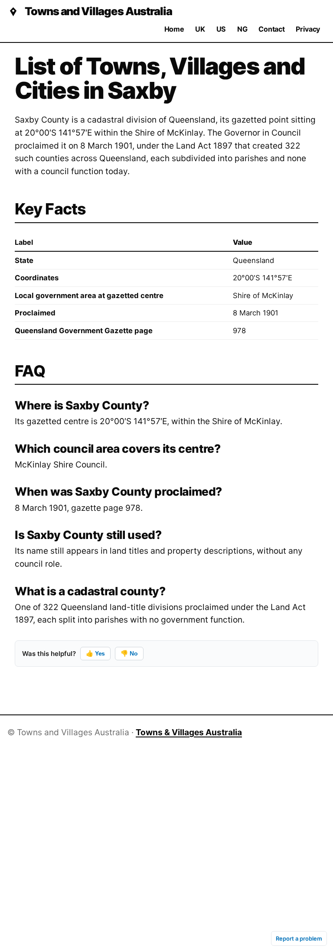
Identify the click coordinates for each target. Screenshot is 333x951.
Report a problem (299, 938)
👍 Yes (95, 653)
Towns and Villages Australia (98, 11)
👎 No (129, 653)
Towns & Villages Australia (189, 732)
